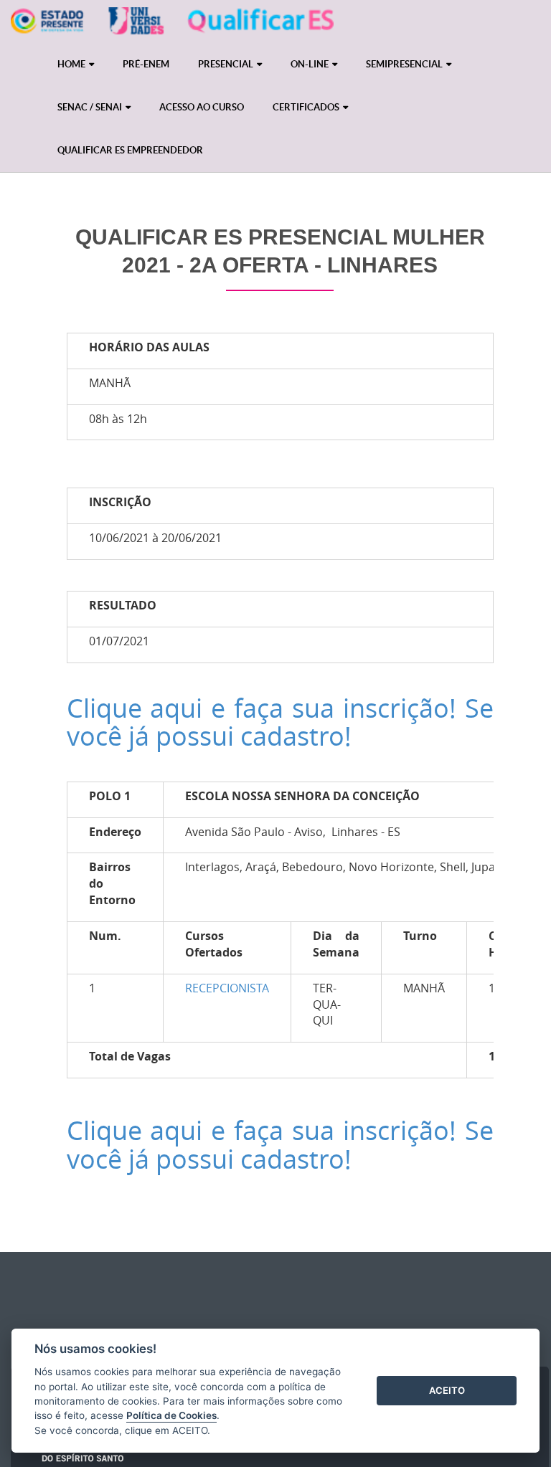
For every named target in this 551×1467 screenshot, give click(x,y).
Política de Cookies (171, 1415)
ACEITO (447, 1390)
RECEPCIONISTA (227, 988)
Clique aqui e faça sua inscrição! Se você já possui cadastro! (280, 722)
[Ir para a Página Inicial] (172, 25)
